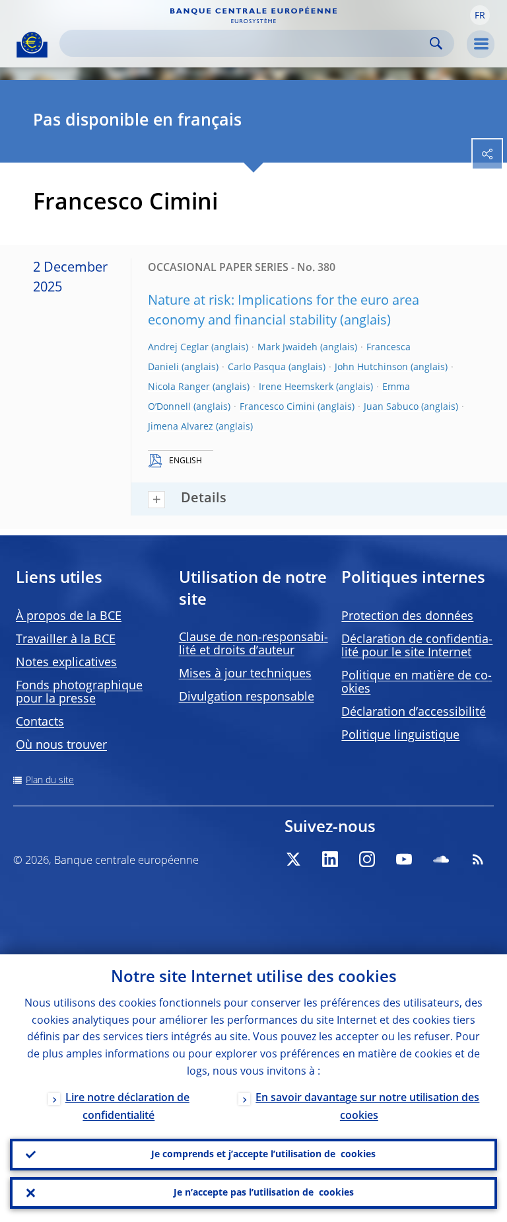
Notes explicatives (66, 663)
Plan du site (50, 780)
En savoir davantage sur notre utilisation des (367, 1107)
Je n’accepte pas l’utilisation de (264, 1193)
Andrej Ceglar (178, 347)
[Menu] (480, 44)
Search (436, 43)
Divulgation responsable (246, 697)
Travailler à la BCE (66, 640)
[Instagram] (367, 859)
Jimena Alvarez (180, 427)
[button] (480, 15)
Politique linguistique (400, 736)
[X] (293, 859)
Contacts (40, 722)
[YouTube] (404, 859)
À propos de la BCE (68, 617)
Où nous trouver (61, 745)
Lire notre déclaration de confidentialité (127, 1107)
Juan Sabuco (391, 407)
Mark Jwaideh (287, 347)
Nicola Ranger (179, 387)
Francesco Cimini (277, 407)
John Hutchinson (371, 367)
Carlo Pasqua (257, 367)
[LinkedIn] (330, 859)
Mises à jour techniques (245, 674)
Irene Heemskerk (296, 387)
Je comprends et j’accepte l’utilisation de (263, 1154)
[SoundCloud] (441, 859)
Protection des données (407, 617)
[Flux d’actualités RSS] (478, 859)
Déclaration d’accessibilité (413, 712)
